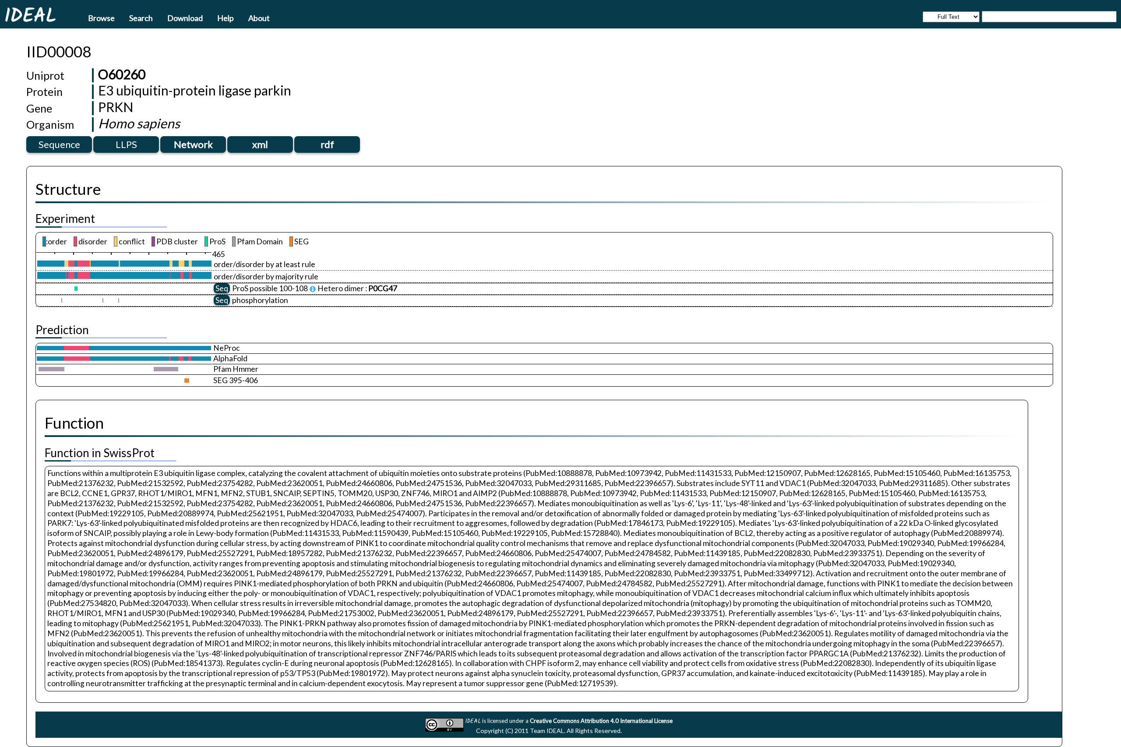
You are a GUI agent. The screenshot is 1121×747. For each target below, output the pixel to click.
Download (185, 17)
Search (141, 17)
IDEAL (30, 15)
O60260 (121, 74)
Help (225, 17)
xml (260, 144)
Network (193, 144)
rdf (327, 144)
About (259, 17)
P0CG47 (382, 288)
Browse (101, 17)
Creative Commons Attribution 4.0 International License (601, 720)
